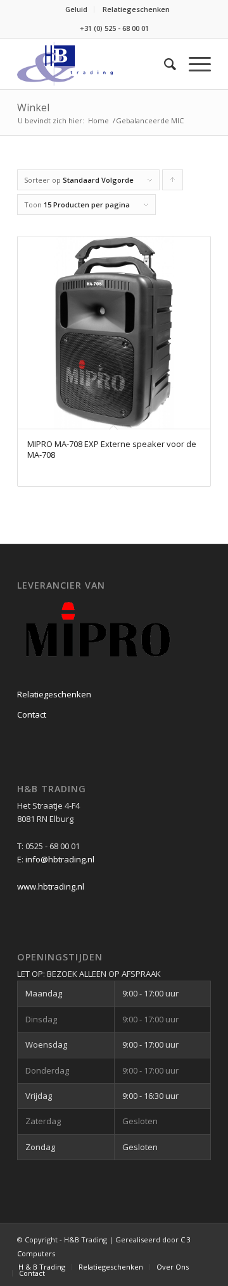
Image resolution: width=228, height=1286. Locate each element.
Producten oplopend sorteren (173, 182)
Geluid (76, 9)
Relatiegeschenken (136, 9)
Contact (31, 714)
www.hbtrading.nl (50, 886)
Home (98, 120)
